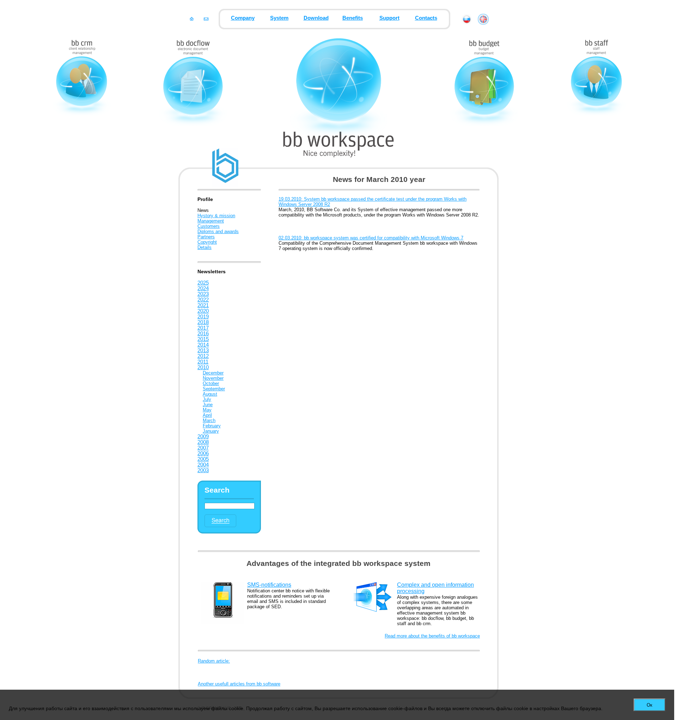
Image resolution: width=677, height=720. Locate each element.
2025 (203, 283)
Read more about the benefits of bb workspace (432, 636)
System (279, 18)
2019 (203, 316)
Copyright (207, 242)
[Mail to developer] (206, 18)
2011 (202, 362)
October (211, 383)
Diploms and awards (218, 231)
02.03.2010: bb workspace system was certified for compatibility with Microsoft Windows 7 (371, 237)
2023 (203, 294)
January (211, 431)
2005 (203, 459)
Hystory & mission (216, 215)
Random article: (214, 661)
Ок (649, 705)
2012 (203, 356)
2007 (203, 448)
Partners (206, 236)
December (213, 373)
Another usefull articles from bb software (239, 684)
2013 (203, 350)
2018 (203, 322)
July (207, 399)
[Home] (192, 18)
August (210, 394)
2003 (203, 470)
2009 (203, 436)
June (208, 404)
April (207, 415)
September (214, 388)
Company (243, 18)
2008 (203, 442)
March (209, 420)
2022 (203, 300)
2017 (203, 328)
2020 (203, 311)
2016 (203, 333)
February (212, 425)
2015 (203, 339)
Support (389, 18)
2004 (203, 465)
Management (210, 221)
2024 (203, 288)
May (207, 410)
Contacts (426, 18)
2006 (203, 453)
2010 (203, 367)
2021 (203, 305)
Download (316, 18)
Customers (208, 226)
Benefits (352, 18)
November (213, 378)
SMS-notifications (269, 585)
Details (204, 247)
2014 (203, 345)
